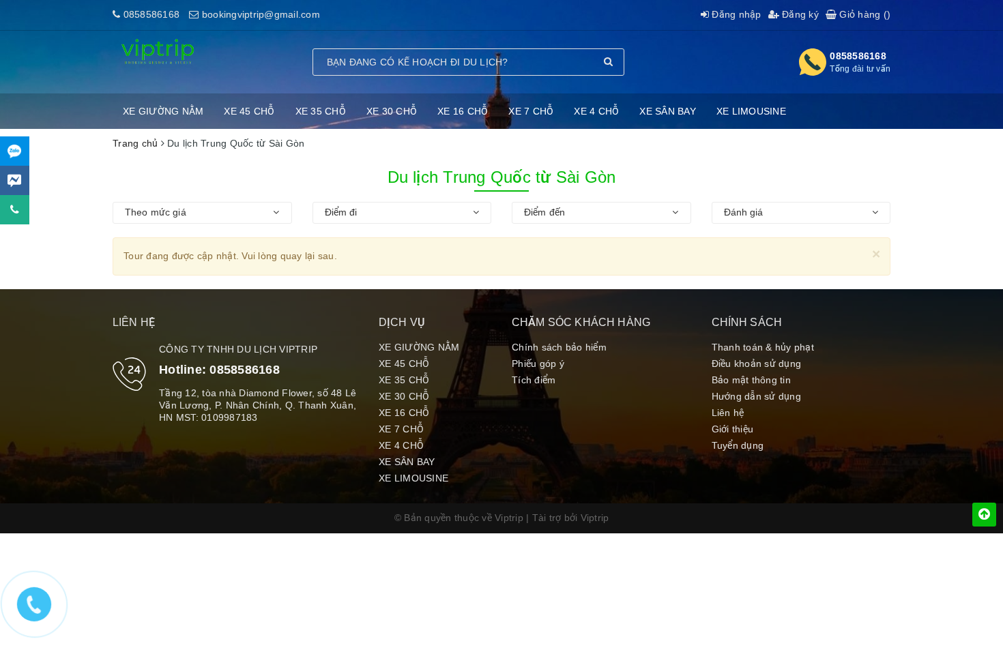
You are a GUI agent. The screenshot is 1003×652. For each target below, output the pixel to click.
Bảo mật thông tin (751, 379)
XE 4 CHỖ (596, 111)
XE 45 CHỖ (249, 111)
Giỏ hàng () (863, 14)
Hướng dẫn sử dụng (756, 396)
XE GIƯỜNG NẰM (163, 111)
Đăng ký (799, 14)
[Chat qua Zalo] (14, 151)
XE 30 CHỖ (391, 111)
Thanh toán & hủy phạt (763, 347)
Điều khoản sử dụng (757, 363)
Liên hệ (728, 412)
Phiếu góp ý (538, 363)
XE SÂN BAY (667, 111)
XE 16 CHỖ (462, 111)
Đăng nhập (735, 14)
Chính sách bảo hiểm (559, 347)
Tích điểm (533, 379)
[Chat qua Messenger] (14, 180)
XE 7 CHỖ (530, 111)
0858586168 (151, 14)
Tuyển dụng (738, 445)
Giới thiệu (733, 429)
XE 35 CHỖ (320, 111)
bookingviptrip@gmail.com (261, 14)
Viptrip (595, 517)
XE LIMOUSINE (751, 111)
